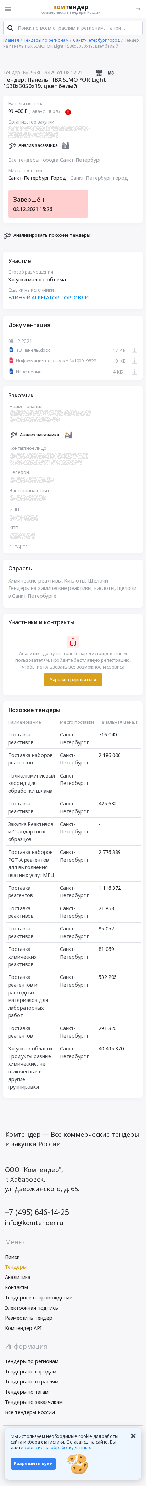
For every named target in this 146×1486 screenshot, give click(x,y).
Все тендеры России (30, 1412)
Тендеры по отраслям (31, 1381)
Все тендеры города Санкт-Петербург (54, 159)
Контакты (16, 1287)
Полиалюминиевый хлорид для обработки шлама (31, 783)
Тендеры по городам (30, 1371)
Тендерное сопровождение (39, 1297)
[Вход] (139, 9)
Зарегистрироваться (73, 680)
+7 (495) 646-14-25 (37, 1212)
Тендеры (16, 1266)
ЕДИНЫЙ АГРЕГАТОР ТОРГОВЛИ (48, 297)
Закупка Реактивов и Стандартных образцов (31, 832)
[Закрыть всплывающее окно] (133, 1436)
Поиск (12, 1256)
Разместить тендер (29, 1317)
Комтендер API (23, 1328)
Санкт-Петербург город (99, 177)
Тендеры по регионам (31, 1361)
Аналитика (18, 1277)
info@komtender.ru (34, 1222)
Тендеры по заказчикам (34, 1402)
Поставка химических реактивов (22, 957)
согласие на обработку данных (57, 1448)
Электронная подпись (31, 1307)
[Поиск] (10, 28)
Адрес (21, 546)
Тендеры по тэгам (27, 1391)
